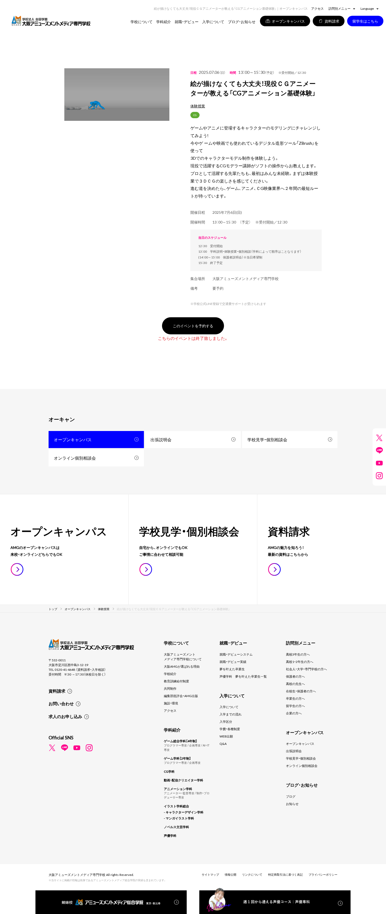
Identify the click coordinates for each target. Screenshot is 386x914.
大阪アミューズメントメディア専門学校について (183, 656)
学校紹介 (170, 673)
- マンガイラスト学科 (179, 818)
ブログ (290, 796)
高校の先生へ (295, 683)
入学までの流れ (231, 714)
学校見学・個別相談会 (267, 439)
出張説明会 (160, 439)
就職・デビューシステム (236, 654)
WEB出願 (226, 736)
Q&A (223, 743)
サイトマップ (210, 874)
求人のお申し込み (65, 716)
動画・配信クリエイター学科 (183, 780)
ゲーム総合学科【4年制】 (180, 741)
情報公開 (230, 874)
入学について (229, 706)
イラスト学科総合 (176, 806)
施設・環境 (171, 703)
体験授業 (197, 105)
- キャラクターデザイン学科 (184, 812)
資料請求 (57, 691)
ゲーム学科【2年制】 (177, 758)
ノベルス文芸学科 (176, 826)
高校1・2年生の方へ (299, 661)
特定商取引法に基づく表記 (285, 874)
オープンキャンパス (73, 439)
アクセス (317, 8)
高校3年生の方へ (298, 654)
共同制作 (170, 688)
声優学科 (170, 835)
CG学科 (169, 771)
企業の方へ (294, 713)
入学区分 (226, 721)
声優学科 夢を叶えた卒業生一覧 (243, 676)
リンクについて (252, 874)
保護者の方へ (295, 676)
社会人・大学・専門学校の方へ (306, 669)
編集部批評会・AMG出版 (181, 695)
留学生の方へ (295, 705)
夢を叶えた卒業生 (232, 669)
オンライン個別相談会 (75, 458)
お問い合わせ (61, 703)
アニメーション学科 (178, 788)
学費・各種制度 (230, 728)
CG (195, 115)
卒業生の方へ (295, 698)
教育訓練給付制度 (176, 681)
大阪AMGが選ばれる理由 (182, 666)
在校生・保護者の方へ (301, 691)
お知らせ (292, 803)
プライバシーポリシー (323, 874)
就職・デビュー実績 (233, 661)
